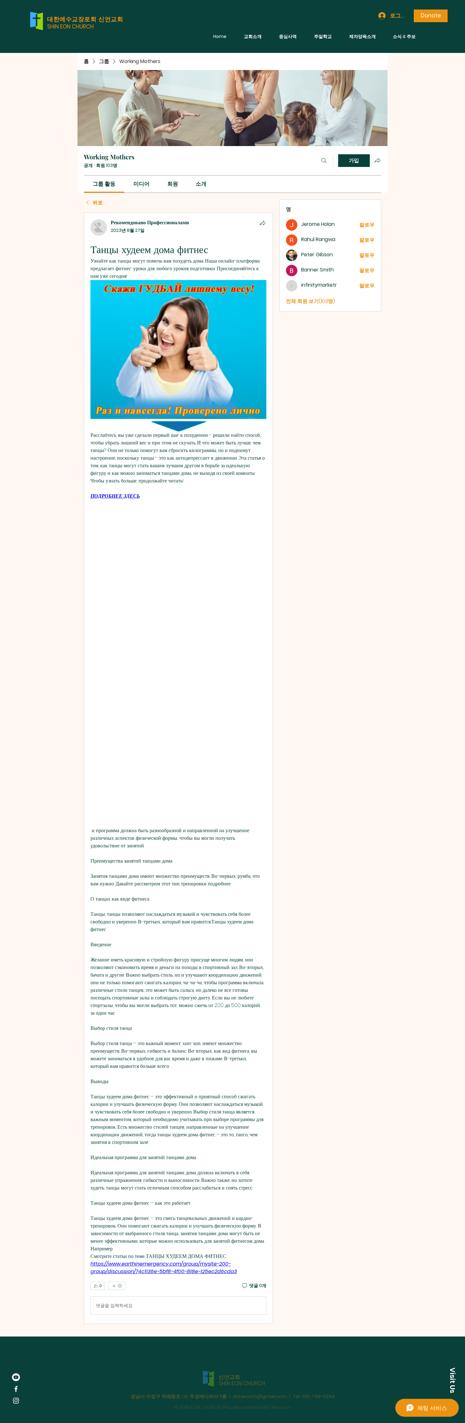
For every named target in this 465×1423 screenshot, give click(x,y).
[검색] (324, 160)
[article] (178, 768)
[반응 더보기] (116, 1286)
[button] (452, 1380)
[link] (104, 184)
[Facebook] (16, 1389)
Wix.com (280, 1394)
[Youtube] (16, 1377)
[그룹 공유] (377, 160)
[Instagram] (16, 1401)
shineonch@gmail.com (260, 1383)
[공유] (262, 223)
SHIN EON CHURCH (70, 26)
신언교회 (229, 1364)
